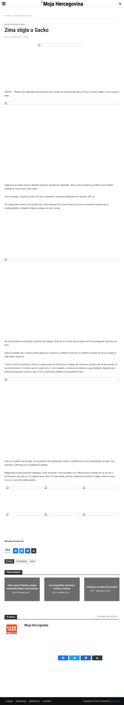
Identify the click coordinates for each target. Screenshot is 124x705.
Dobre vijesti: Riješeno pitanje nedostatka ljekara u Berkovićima (22, 587)
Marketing (34, 701)
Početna (8, 15)
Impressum (21, 701)
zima (32, 561)
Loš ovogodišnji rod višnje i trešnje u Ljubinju (62, 587)
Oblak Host (115, 701)
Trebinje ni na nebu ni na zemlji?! (102, 587)
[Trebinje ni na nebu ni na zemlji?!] (101, 589)
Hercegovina (18, 24)
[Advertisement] (62, 235)
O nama (9, 701)
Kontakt (47, 701)
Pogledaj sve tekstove (107, 616)
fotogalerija (21, 561)
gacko (8, 24)
